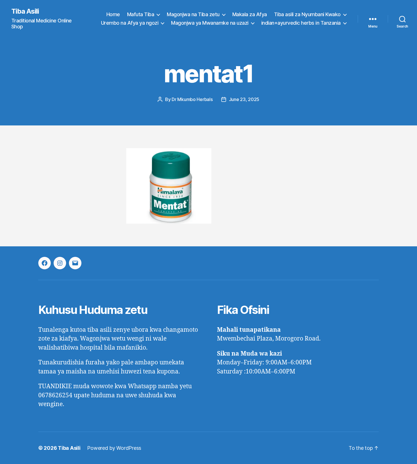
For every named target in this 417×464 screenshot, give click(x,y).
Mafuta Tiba (140, 14)
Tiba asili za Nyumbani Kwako (307, 14)
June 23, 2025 (244, 99)
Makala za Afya (249, 14)
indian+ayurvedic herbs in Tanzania (301, 23)
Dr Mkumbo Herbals (192, 99)
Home (113, 14)
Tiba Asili (25, 11)
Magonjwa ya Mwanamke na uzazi (209, 23)
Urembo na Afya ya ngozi (130, 23)
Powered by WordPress (114, 448)
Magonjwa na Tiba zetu (193, 14)
